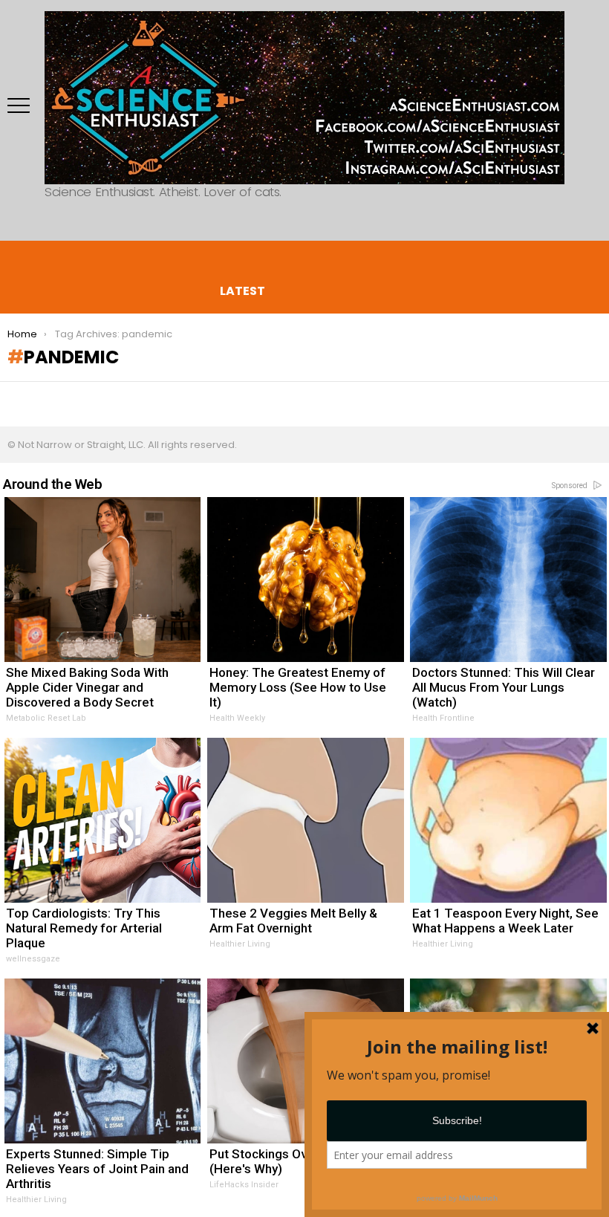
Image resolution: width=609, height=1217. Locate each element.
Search (26, 226)
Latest (242, 290)
